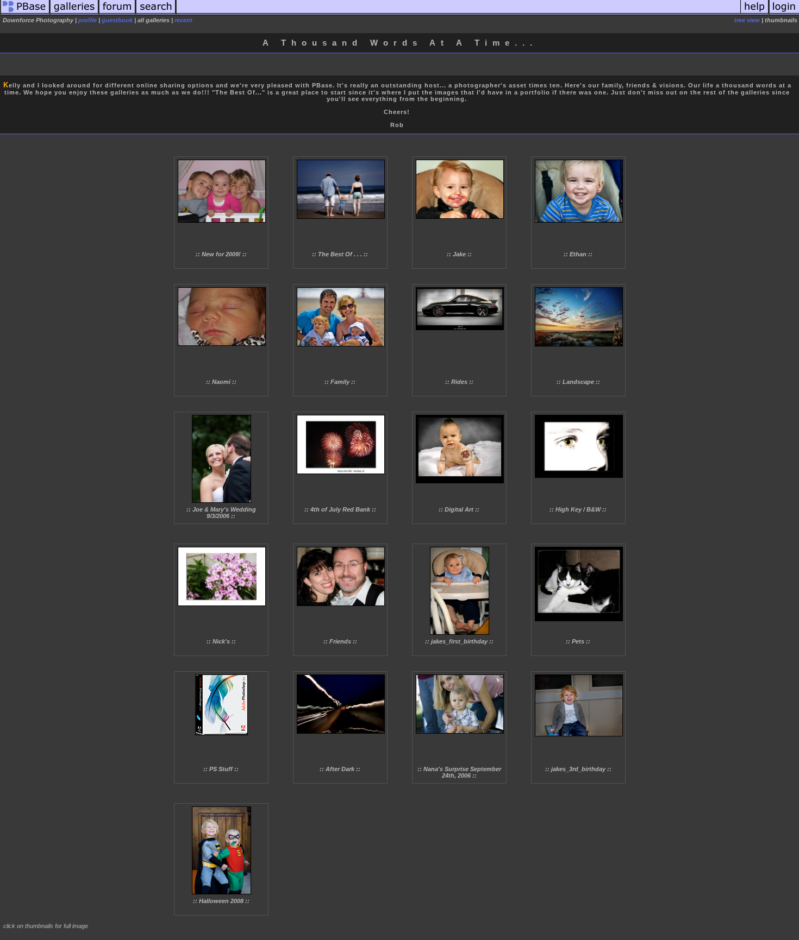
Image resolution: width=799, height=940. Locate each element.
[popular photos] (458, 13)
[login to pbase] (784, 13)
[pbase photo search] (156, 13)
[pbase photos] (25, 13)
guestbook (117, 20)
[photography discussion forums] (117, 13)
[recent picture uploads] (74, 13)
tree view (747, 20)
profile (87, 20)
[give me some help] (754, 13)
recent (183, 20)
